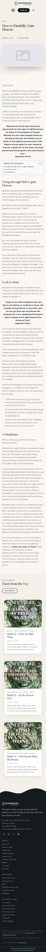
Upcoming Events (8, 909)
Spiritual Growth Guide (10, 887)
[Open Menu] (13, 10)
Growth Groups (7, 853)
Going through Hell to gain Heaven (19, 167)
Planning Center (9, 912)
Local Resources (8, 890)
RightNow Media (9, 915)
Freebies (5, 893)
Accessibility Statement (9, 935)
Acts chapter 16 (12, 416)
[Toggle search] (34, 10)
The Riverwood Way (9, 859)
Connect (5, 869)
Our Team (5, 866)
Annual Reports (7, 921)
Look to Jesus (11, 169)
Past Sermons (7, 881)
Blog (4, 884)
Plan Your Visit (7, 847)
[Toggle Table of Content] (39, 163)
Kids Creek (6, 850)
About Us (5, 844)
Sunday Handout (9, 906)
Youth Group (6, 856)
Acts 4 (28, 399)
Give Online (6, 902)
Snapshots (6, 918)
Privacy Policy (30, 933)
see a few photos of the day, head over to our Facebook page (22, 103)
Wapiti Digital (22, 942)
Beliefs (4, 862)
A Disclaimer (10, 172)
